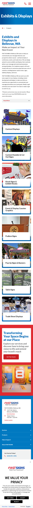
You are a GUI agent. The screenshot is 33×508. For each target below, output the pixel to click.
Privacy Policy (5, 506)
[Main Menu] (29, 3)
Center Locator (8, 420)
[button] (30, 462)
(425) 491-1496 (11, 456)
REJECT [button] (16, 502)
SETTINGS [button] (10, 498)
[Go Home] (2, 28)
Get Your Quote (11, 357)
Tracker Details (11, 506)
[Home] (8, 3)
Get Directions (11, 414)
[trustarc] (28, 506)
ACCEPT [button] (22, 498)
